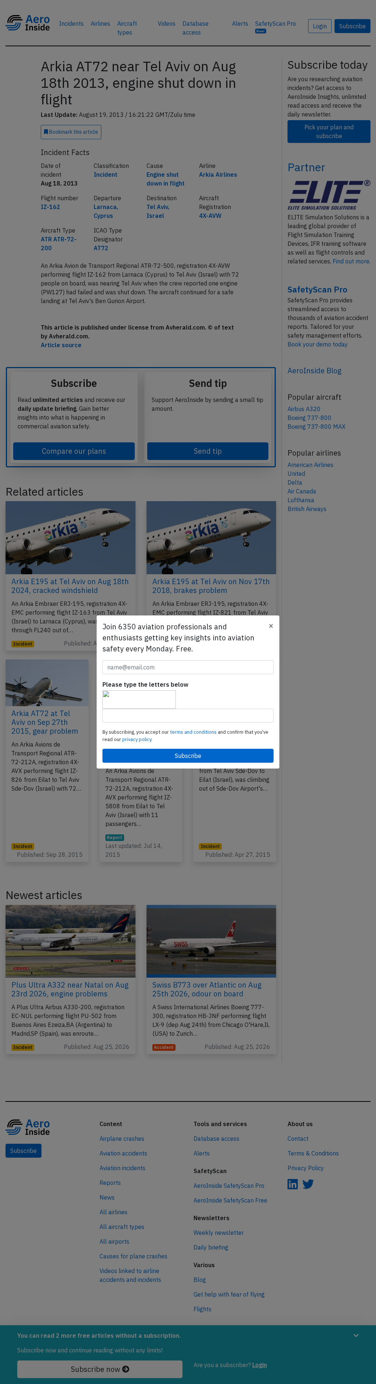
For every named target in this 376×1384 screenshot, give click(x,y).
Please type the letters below (145, 684)
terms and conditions (194, 732)
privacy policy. (137, 739)
